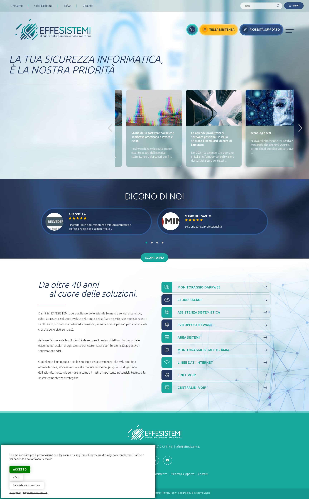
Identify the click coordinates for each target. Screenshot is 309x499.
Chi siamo (17, 5)
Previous (109, 128)
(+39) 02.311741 (163, 446)
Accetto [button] (20, 469)
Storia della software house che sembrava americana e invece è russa (143, 136)
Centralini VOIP (192, 387)
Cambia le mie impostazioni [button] (26, 485)
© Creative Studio (201, 492)
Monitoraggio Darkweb (199, 287)
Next (299, 128)
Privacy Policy (169, 492)
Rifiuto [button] (16, 477)
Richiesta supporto (182, 474)
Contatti (88, 5)
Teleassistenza (158, 474)
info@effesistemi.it (188, 446)
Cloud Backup (190, 300)
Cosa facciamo (43, 5)
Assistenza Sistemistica (199, 312)
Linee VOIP (187, 375)
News (67, 5)
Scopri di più (154, 257)
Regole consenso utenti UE (35, 492)
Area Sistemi (189, 337)
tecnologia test (252, 133)
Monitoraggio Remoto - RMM (203, 350)
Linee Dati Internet (195, 362)
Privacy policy (15, 492)
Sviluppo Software (195, 325)
